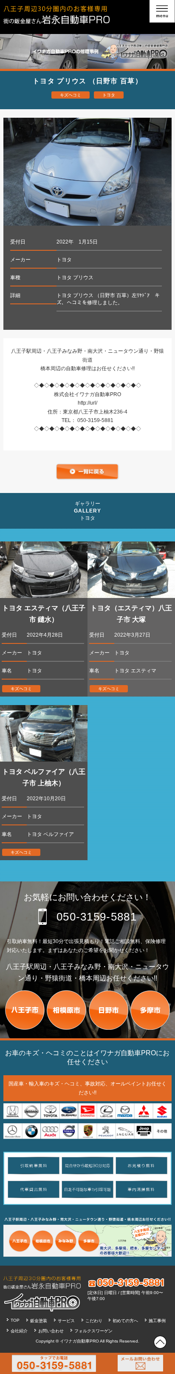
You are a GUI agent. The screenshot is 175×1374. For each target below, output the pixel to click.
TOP (15, 1320)
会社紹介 (19, 1331)
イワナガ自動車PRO (79, 1341)
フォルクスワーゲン (93, 1331)
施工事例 (157, 1320)
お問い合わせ (51, 1331)
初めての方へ (125, 1320)
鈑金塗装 (38, 1320)
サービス (66, 1320)
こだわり (93, 1320)
